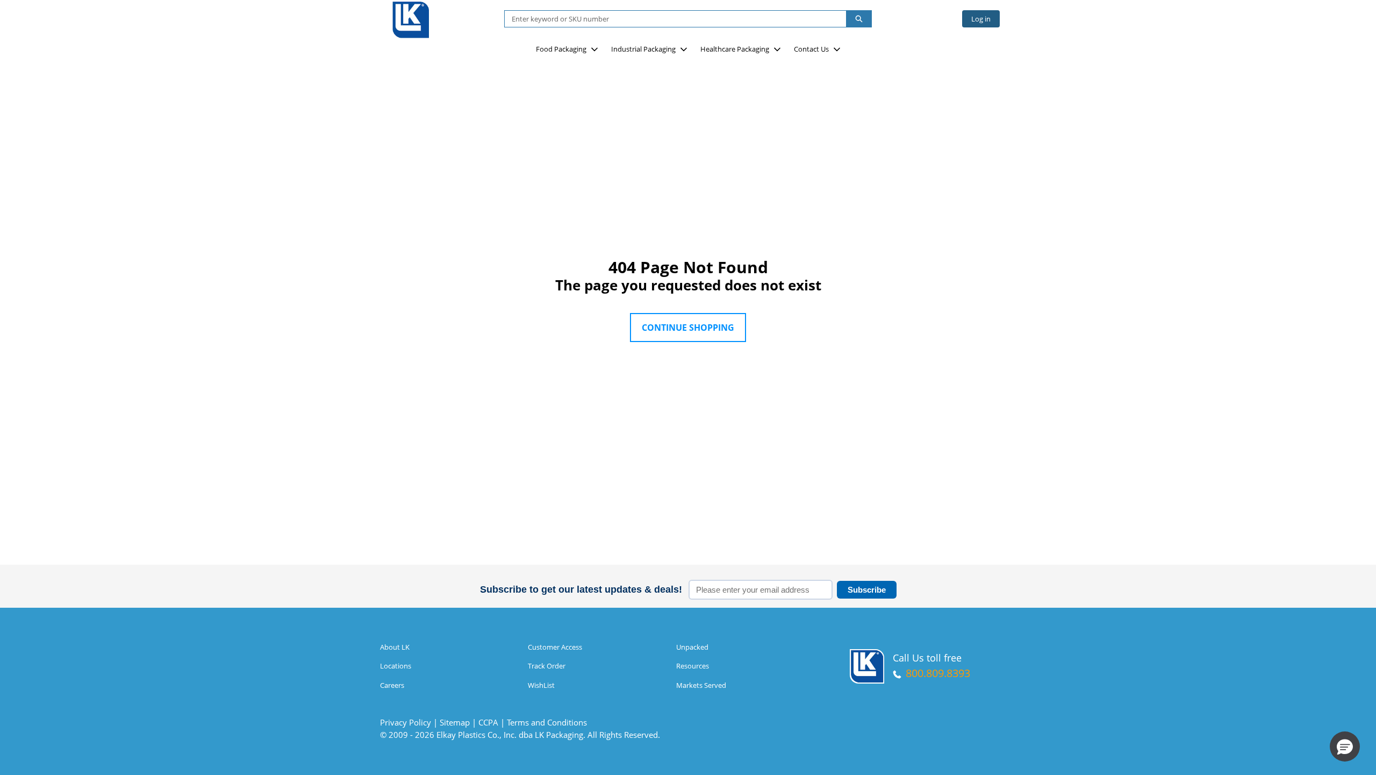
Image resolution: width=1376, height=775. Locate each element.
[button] (1345, 746)
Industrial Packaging (643, 49)
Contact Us (811, 49)
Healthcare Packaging (734, 49)
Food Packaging (561, 49)
